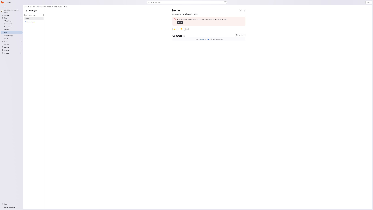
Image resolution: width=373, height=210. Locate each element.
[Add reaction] (187, 29)
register (202, 39)
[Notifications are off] (240, 10)
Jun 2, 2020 (194, 14)
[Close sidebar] (26, 10)
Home (27, 19)
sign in (209, 39)
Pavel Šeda (186, 14)
